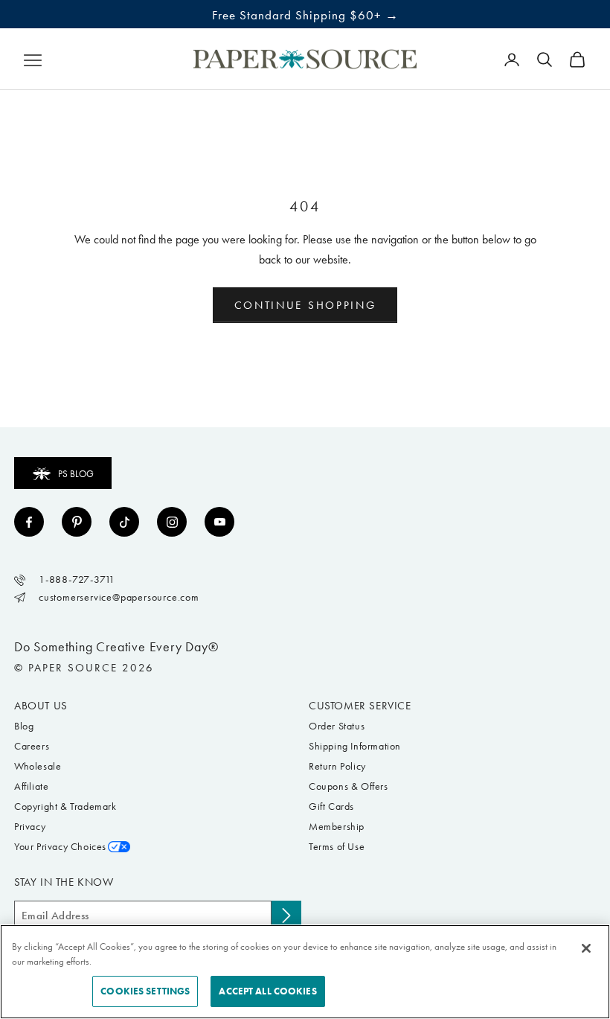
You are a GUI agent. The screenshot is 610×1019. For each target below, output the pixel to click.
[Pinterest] (77, 522)
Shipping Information (355, 746)
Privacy (29, 826)
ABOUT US (41, 705)
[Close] (586, 948)
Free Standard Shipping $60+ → (305, 14)
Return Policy (337, 766)
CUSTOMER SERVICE (360, 705)
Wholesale (37, 766)
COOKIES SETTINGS (145, 991)
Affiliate (31, 786)
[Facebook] (29, 522)
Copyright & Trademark (65, 806)
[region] (305, 971)
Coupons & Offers (348, 786)
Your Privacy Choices (60, 846)
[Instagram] (172, 522)
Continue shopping (305, 305)
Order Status (337, 726)
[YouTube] (219, 522)
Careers (31, 746)
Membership (337, 826)
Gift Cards (331, 806)
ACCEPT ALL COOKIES (267, 991)
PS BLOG (76, 473)
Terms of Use (337, 846)
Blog (23, 726)
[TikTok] (124, 522)
